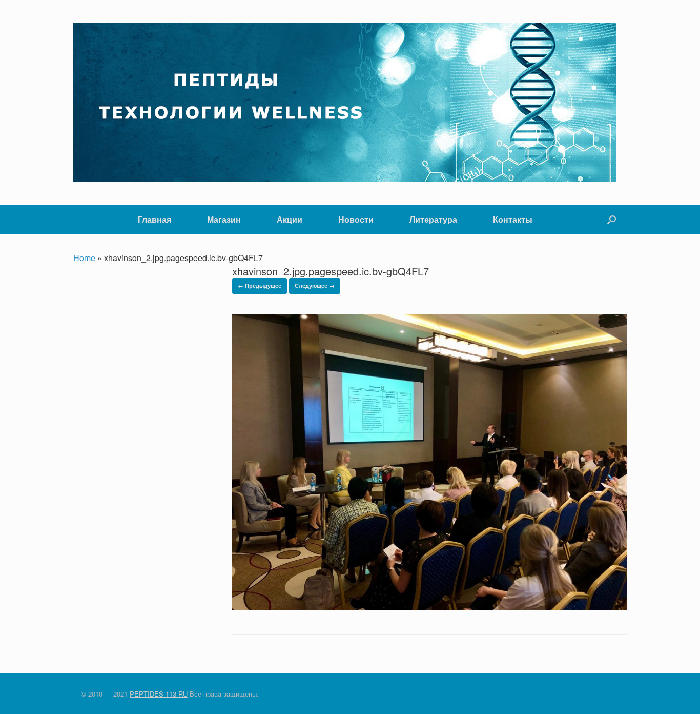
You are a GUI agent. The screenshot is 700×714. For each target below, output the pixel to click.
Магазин (224, 219)
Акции (289, 219)
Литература (433, 219)
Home (84, 258)
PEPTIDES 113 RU (159, 694)
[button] (611, 219)
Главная (154, 219)
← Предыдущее (259, 285)
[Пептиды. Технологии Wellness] (344, 102)
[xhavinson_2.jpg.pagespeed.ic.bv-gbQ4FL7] (429, 607)
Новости (356, 219)
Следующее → (315, 285)
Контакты (512, 219)
